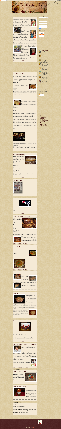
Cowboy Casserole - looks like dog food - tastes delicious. (45, 50)
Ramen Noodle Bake (44, 80)
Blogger (33, 427)
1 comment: (26, 213)
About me (26, 14)
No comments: (26, 60)
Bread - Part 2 (16, 272)
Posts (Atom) (17, 417)
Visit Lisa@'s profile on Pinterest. (42, 30)
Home (14, 14)
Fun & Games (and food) (18, 73)
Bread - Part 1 (16, 293)
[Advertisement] (25, 66)
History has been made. (18, 199)
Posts (40, 94)
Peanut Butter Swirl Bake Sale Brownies (21, 216)
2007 (14, 18)
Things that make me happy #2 (19, 371)
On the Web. (31, 14)
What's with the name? (20, 14)
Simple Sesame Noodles (44, 71)
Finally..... (15, 404)
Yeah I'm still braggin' (18, 180)
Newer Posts (14, 416)
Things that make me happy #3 (19, 320)
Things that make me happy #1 (19, 386)
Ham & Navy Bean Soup (18, 246)
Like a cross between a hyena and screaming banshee (24, 344)
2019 (40, 103)
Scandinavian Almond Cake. (19, 154)
